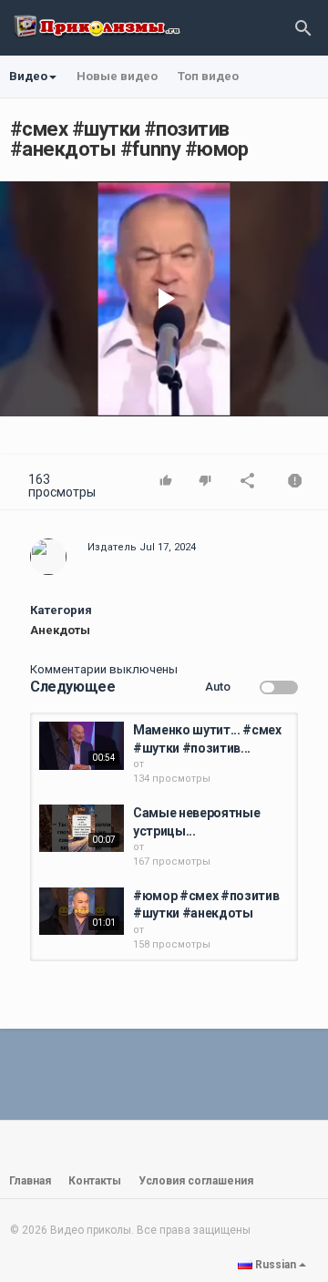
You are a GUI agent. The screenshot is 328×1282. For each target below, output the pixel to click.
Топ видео (208, 76)
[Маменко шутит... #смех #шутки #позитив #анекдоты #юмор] (81, 745)
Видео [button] (28, 76)
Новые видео (117, 76)
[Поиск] (303, 27)
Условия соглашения (195, 1180)
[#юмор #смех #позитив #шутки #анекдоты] (81, 911)
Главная (30, 1180)
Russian (275, 1264)
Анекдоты (60, 630)
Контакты (94, 1180)
